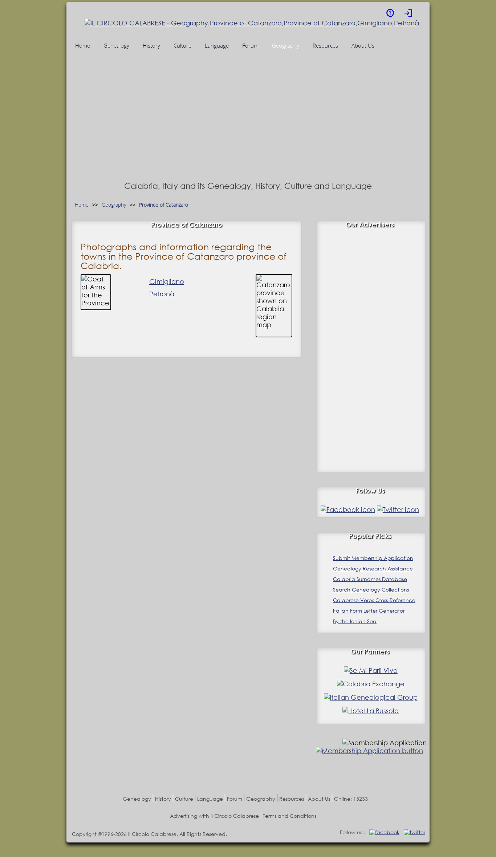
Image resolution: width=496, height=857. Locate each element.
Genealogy (137, 799)
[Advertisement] (248, 124)
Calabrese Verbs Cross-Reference (374, 600)
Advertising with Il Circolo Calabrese (214, 816)
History (163, 799)
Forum (234, 799)
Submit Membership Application (373, 558)
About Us (319, 799)
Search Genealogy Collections (371, 589)
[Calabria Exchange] (370, 684)
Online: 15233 (351, 799)
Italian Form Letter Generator (368, 611)
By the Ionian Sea (355, 621)
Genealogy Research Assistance (373, 568)
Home (82, 205)
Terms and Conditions (289, 816)
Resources (291, 799)
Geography (114, 205)
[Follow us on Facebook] (348, 509)
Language (210, 799)
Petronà (161, 294)
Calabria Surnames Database (370, 579)
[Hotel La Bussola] (370, 711)
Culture (184, 799)
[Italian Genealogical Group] (371, 697)
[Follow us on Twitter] (398, 509)
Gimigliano (166, 281)
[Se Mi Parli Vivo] (371, 670)
